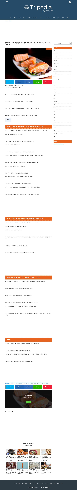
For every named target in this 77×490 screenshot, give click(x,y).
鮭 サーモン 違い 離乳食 (44, 383)
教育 (19, 17)
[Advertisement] (38, 31)
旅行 (55, 117)
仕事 (15, 17)
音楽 (55, 136)
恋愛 (55, 104)
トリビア (48, 17)
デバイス (55, 69)
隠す (9, 119)
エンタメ (55, 60)
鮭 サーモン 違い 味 (34, 383)
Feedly (28, 401)
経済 (55, 120)
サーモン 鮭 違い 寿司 (18, 383)
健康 (58, 17)
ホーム (9, 17)
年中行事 (55, 101)
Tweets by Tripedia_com (58, 144)
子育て (55, 98)
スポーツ (55, 66)
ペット (55, 82)
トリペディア (37, 487)
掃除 (68, 17)
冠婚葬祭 (55, 92)
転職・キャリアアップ (32, 17)
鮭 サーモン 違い (26, 383)
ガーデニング (56, 63)
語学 (24, 17)
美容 (63, 17)
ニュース (41, 17)
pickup (11, 383)
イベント (55, 57)
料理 (54, 17)
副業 (55, 95)
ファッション (56, 79)
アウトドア (56, 53)
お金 (55, 50)
